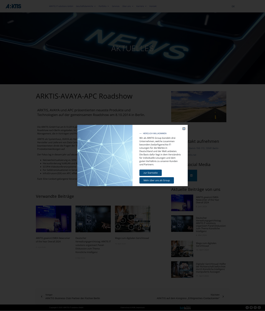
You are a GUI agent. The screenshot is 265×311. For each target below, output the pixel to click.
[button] (184, 129)
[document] (132, 155)
